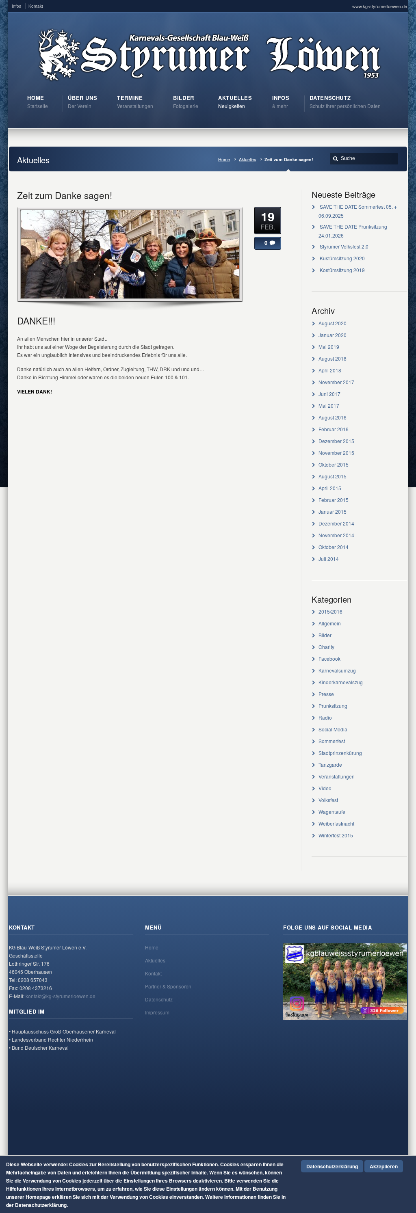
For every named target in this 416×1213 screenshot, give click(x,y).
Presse (326, 693)
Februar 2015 (333, 499)
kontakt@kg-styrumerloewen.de (60, 995)
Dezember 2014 (336, 523)
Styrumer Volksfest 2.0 (344, 246)
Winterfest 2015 (335, 835)
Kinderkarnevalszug (340, 682)
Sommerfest (331, 740)
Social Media (332, 729)
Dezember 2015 (336, 440)
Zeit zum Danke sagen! (64, 194)
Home (224, 159)
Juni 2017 (329, 393)
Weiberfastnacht (336, 823)
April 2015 (329, 487)
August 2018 (332, 358)
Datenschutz (159, 999)
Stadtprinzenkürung (340, 752)
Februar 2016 (333, 429)
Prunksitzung (332, 705)
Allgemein (329, 623)
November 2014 (336, 535)
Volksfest (328, 799)
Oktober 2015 (333, 464)
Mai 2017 (328, 405)
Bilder (325, 634)
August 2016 (332, 417)
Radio (325, 717)
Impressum (157, 1012)
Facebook (329, 658)
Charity (326, 646)
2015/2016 (330, 611)
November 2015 (336, 452)
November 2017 (336, 381)
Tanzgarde (330, 764)
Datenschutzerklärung (332, 1166)
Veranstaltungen (336, 776)
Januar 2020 (332, 334)
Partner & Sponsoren (168, 986)
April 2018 (329, 370)
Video (325, 788)
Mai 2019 (328, 346)
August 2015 (332, 476)
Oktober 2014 (333, 546)
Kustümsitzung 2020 (342, 258)
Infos (16, 6)
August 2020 (332, 323)
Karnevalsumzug (337, 670)
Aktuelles (247, 159)
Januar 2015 (332, 511)
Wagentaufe (331, 811)
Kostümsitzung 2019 (342, 269)
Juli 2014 (328, 558)
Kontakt (35, 6)
